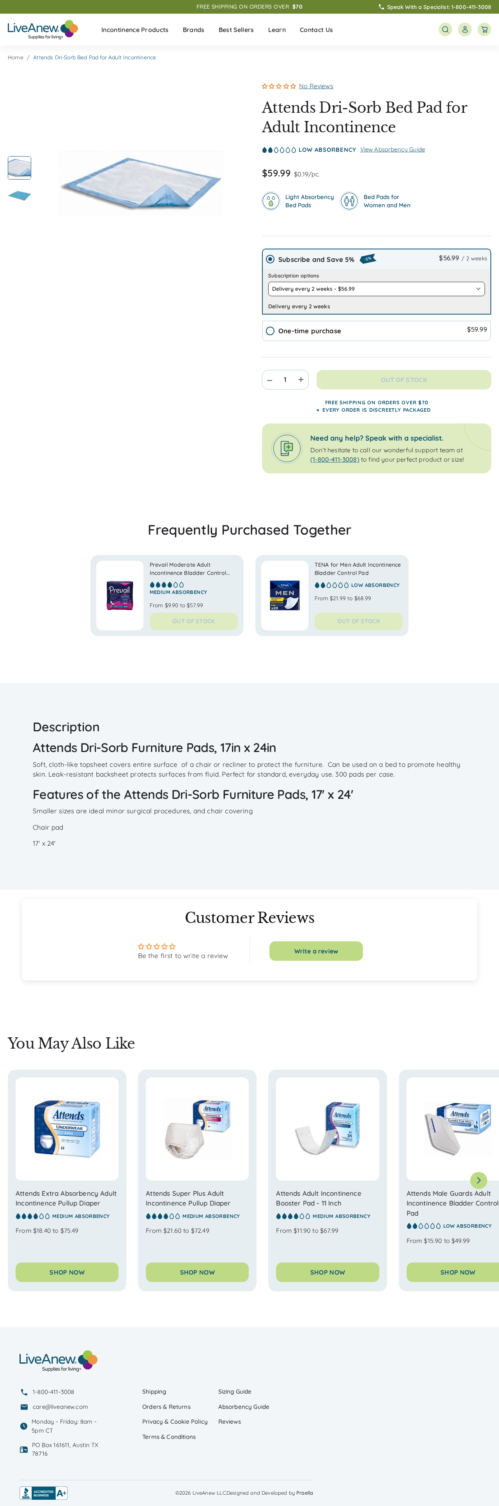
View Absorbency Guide (392, 149)
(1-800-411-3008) (334, 459)
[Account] (465, 29)
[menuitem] (135, 29)
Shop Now (67, 1272)
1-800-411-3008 (471, 6)
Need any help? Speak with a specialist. (376, 438)
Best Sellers (236, 30)
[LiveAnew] (43, 29)
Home (15, 57)
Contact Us (316, 30)
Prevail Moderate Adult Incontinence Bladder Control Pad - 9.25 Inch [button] (188, 573)
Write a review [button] (316, 951)
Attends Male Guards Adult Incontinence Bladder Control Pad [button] (453, 1203)
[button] (135, 29)
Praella (304, 1493)
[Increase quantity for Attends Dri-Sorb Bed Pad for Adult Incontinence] (303, 379)
